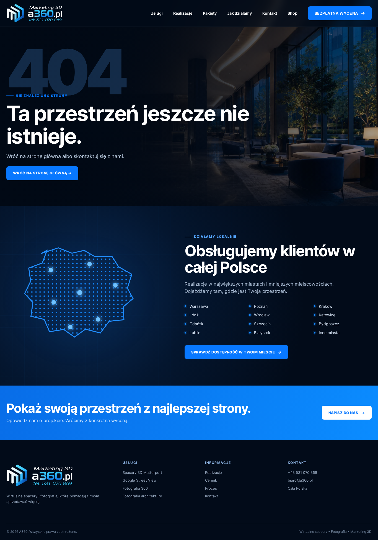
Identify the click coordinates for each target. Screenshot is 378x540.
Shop (292, 13)
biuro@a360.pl (300, 480)
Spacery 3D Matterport (142, 472)
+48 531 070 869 (302, 472)
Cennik (211, 480)
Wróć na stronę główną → (42, 173)
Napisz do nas (346, 412)
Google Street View (140, 480)
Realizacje (182, 13)
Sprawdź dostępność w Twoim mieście (236, 352)
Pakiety (210, 13)
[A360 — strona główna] (34, 13)
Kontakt (269, 13)
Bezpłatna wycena (340, 13)
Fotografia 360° (136, 488)
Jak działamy (239, 13)
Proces (211, 488)
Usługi (157, 13)
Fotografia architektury (142, 496)
